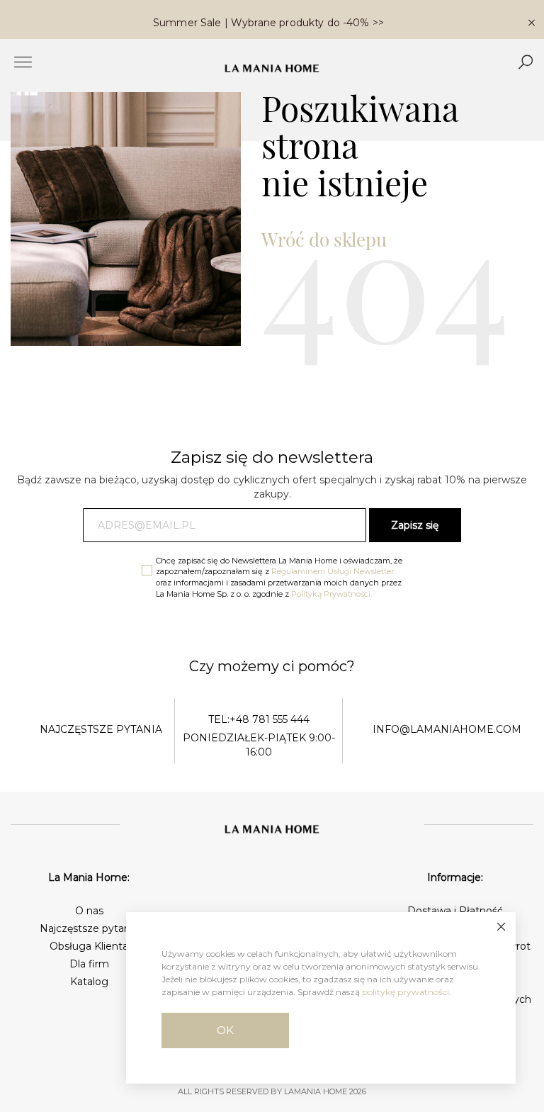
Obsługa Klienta (89, 946)
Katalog (89, 981)
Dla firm (89, 963)
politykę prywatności (405, 992)
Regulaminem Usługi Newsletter (332, 571)
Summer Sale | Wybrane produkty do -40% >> (268, 22)
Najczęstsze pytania (89, 928)
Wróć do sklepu (324, 239)
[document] (321, 998)
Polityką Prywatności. (331, 594)
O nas (89, 910)
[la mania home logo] (272, 68)
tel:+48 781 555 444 (259, 719)
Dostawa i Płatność (455, 910)
